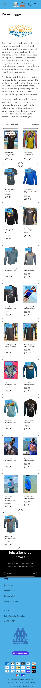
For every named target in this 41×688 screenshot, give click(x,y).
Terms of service (15, 686)
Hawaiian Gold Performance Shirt (29, 497)
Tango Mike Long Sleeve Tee (29, 421)
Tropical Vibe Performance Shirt (29, 383)
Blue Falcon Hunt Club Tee (10, 190)
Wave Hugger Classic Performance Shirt (30, 191)
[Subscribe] (34, 574)
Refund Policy (9, 590)
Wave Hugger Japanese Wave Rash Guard (30, 230)
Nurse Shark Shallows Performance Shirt (10, 498)
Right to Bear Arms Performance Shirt (29, 459)
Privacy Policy (9, 596)
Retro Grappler (19, 679)
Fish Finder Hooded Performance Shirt (11, 269)
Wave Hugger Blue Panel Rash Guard (29, 345)
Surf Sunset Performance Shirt (10, 459)
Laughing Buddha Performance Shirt (29, 307)
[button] (5, 4)
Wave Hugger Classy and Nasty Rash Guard (10, 154)
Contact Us (8, 585)
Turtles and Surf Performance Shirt (10, 383)
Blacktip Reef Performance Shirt (10, 537)
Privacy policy (30, 682)
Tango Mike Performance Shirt (10, 307)
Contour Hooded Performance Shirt (29, 269)
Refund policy (18, 682)
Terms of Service (11, 601)
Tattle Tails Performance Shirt (10, 421)
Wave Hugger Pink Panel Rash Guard (10, 345)
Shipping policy (28, 686)
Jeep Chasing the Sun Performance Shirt (10, 230)
